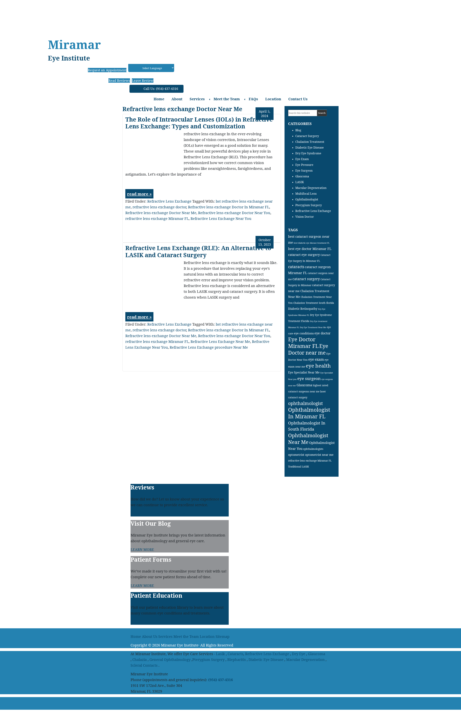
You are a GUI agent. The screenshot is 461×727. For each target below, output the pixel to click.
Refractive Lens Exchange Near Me (220, 341)
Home (159, 99)
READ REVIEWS (174, 513)
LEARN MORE (142, 549)
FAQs (253, 99)
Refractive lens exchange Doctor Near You (234, 212)
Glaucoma (302, 176)
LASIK (299, 182)
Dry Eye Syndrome (308, 153)
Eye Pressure (304, 165)
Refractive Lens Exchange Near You (221, 218)
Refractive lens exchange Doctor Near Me (160, 212)
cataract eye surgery (304, 254)
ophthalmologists (313, 449)
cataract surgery (306, 278)
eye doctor (322, 333)
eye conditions (304, 333)
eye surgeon (309, 378)
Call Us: (161, 88)
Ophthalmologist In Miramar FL (309, 413)
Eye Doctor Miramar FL (303, 343)
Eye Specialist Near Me (304, 372)
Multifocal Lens (306, 194)
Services (197, 99)
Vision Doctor (304, 217)
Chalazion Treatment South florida (313, 303)
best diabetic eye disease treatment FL (312, 243)
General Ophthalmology (170, 659)
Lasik (220, 653)
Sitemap (222, 636)
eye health (318, 365)
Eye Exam (302, 159)
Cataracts (235, 653)
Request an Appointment (107, 70)
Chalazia (139, 659)
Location (273, 99)
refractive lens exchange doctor (159, 207)
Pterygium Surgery (308, 205)
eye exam (316, 359)
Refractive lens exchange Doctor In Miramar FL (228, 207)
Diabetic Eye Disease (309, 147)
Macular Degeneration (310, 188)
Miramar (74, 44)
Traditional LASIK (298, 466)
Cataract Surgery (307, 136)
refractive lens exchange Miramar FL (157, 218)
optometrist (296, 455)
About (176, 99)
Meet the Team (227, 99)
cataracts (296, 266)
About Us (149, 636)
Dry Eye (298, 653)
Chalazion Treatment (309, 142)
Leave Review (142, 80)
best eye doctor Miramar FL (309, 249)
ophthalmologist (305, 403)
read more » (139, 193)
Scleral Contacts (144, 665)
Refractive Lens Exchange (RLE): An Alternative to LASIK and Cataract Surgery (198, 251)
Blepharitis (236, 659)
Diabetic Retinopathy (302, 309)
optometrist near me (319, 455)
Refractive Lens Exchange (169, 201)
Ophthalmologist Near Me (308, 438)
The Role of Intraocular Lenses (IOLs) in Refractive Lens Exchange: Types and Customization (199, 122)
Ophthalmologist (306, 199)
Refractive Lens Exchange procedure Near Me (209, 347)
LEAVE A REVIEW (145, 513)
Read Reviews (119, 80)
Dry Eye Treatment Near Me (313, 327)
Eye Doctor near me (308, 349)
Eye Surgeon (304, 171)
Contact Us (298, 99)
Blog (298, 130)
